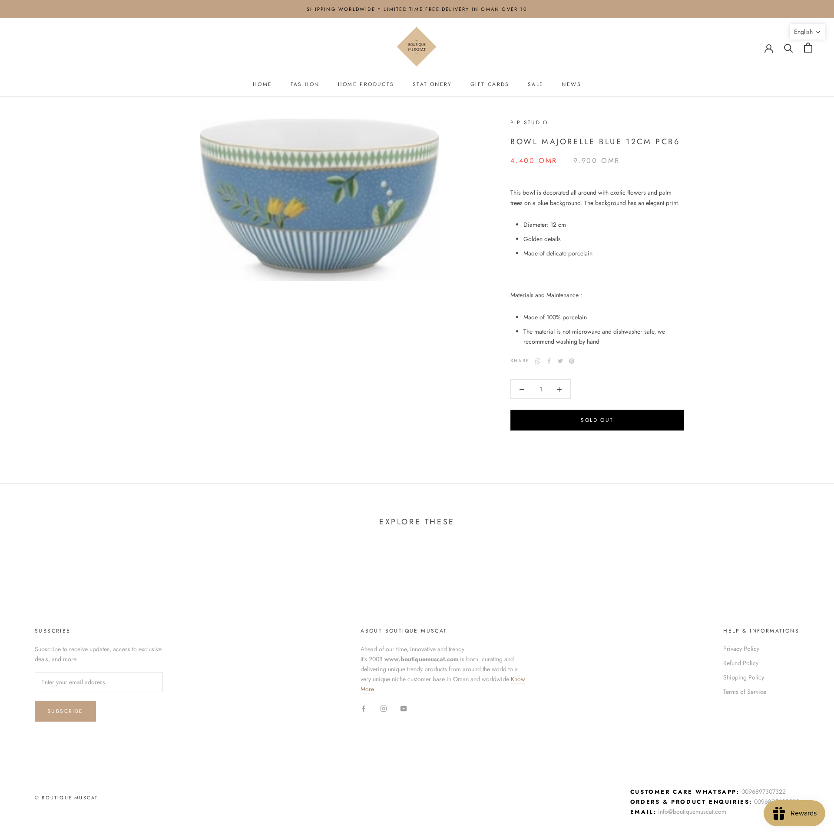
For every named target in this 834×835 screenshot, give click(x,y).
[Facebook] (549, 361)
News (571, 84)
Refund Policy (740, 663)
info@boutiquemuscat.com (692, 811)
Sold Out (597, 420)
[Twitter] (560, 361)
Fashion (305, 84)
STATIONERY (432, 84)
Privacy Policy (741, 648)
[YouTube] (403, 708)
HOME (262, 84)
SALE (536, 84)
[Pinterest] (571, 361)
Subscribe (65, 711)
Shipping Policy (743, 677)
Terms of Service (744, 691)
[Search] (788, 47)
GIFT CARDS (490, 84)
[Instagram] (384, 708)
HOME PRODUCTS (366, 84)
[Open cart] (808, 48)
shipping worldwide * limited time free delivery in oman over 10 (417, 9)
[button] (807, 32)
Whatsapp (537, 361)
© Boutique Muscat (66, 797)
